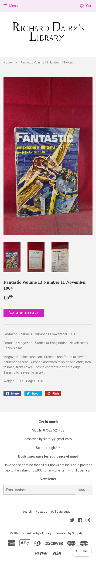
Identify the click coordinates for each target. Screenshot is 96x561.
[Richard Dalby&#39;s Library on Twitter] (72, 521)
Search (27, 511)
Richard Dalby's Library (36, 533)
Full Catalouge (60, 511)
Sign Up (83, 490)
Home (7, 62)
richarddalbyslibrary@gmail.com (48, 439)
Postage (41, 511)
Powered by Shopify (68, 533)
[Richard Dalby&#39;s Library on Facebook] (80, 521)
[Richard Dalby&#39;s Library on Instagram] (88, 521)
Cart (89, 6)
